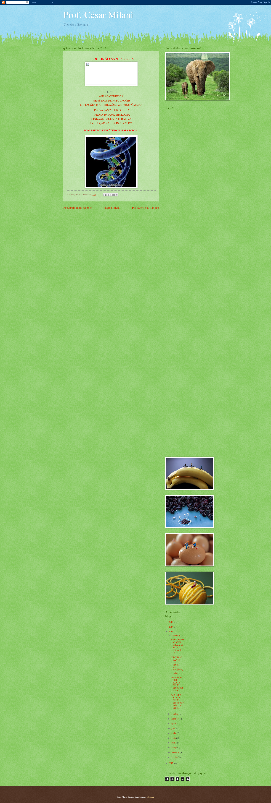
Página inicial (112, 207)
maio (173, 737)
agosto (174, 723)
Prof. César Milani (98, 14)
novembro (176, 635)
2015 (171, 621)
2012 (171, 763)
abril (173, 742)
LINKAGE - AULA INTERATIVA (111, 119)
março (174, 747)
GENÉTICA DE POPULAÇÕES (111, 100)
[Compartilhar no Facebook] (113, 194)
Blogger (150, 796)
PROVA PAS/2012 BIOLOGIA (112, 114)
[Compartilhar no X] (110, 194)
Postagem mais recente (77, 207)
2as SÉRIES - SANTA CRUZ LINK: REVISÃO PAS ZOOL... (177, 701)
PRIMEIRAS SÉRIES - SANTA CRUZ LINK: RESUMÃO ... (177, 684)
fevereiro (175, 752)
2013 (171, 631)
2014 (171, 626)
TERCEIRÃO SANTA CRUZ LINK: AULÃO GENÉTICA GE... (177, 665)
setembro (175, 718)
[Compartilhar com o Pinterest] (116, 194)
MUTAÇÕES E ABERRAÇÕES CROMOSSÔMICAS (111, 105)
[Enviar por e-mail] (104, 194)
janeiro (174, 757)
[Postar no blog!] (107, 194)
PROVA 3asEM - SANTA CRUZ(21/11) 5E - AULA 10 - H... (177, 646)
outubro (175, 713)
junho (174, 733)
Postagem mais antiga (145, 207)
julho (173, 728)
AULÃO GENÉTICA (111, 96)
